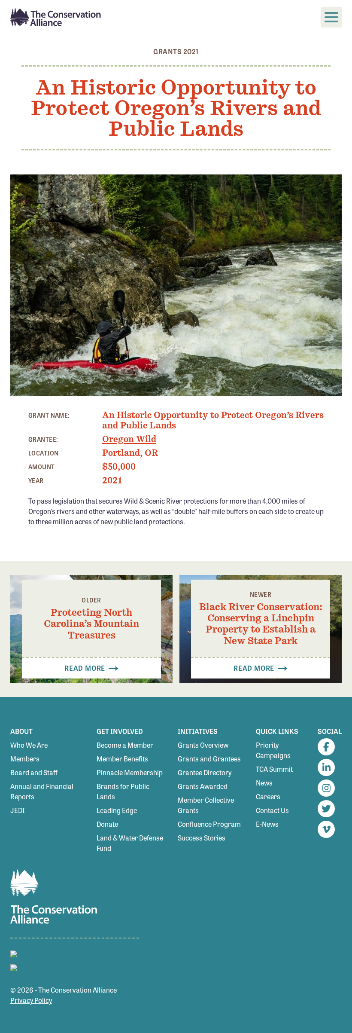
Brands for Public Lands (123, 791)
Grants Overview (203, 745)
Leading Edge (117, 810)
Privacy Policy (31, 1000)
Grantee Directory (204, 772)
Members (24, 759)
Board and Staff (34, 772)
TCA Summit (274, 769)
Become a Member (125, 745)
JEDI (17, 810)
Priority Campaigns (273, 750)
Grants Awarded (203, 786)
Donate (107, 824)
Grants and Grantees (209, 759)
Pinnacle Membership (130, 772)
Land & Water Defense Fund (130, 843)
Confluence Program (209, 824)
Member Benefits (122, 759)
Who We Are (29, 745)
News (264, 783)
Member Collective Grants (206, 805)
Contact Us (272, 810)
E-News (267, 824)
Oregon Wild (129, 439)
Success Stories (201, 838)
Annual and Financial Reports (41, 791)
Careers (268, 796)
